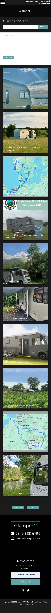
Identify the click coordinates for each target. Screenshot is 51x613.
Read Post (9, 57)
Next (33, 507)
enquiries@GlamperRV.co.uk (39, 1)
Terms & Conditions (34, 602)
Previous (18, 507)
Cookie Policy (28, 604)
